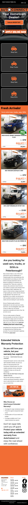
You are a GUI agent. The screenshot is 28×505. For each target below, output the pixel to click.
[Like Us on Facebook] (24, 481)
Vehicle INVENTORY (14, 22)
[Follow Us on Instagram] (24, 490)
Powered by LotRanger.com (22, 502)
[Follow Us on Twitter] (24, 485)
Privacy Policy (11, 502)
